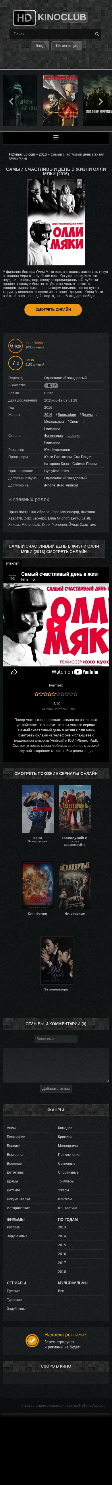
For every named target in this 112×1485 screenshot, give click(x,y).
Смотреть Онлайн (53, 310)
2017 (62, 1263)
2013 (62, 1227)
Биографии (67, 415)
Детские (13, 1190)
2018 (62, 1272)
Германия (52, 428)
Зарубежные (17, 1236)
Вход (40, 46)
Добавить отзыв (56, 1088)
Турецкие (14, 1300)
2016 (48, 415)
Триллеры (66, 1181)
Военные (14, 1164)
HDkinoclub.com (22, 154)
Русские (13, 1227)
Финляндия (53, 436)
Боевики (13, 1146)
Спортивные (68, 1172)
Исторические (18, 1208)
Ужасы (63, 1190)
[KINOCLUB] (23, 15)
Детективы (15, 1172)
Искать (97, 34)
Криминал (66, 1137)
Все (61, 1291)
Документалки (18, 1199)
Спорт (74, 422)
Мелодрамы (54, 422)
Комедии (65, 1128)
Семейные (67, 1164)
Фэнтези (65, 1199)
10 (75, 694)
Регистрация (67, 46)
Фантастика (67, 1208)
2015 (62, 1245)
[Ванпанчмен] (60, 77)
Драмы (87, 415)
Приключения (69, 1155)
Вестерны (15, 1155)
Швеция (73, 436)
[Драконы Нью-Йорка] (20, 77)
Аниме (12, 1128)
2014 (62, 1236)
